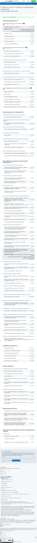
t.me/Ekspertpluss (4, 485)
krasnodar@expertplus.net (9, 492)
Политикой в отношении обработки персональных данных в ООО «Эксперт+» (16, 510)
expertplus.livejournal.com (25, 494)
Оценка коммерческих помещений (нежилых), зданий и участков (16, 88)
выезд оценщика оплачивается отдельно (10, 24)
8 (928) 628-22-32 (8, 481)
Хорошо (10, 540)
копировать (16, 492)
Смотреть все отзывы (16, 460)
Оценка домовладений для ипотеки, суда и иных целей (14, 47)
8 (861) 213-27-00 (13, 1)
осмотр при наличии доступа (9, 48)
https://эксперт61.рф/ (5, 504)
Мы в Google (14, 497)
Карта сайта (3, 517)
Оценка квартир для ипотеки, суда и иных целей (13, 23)
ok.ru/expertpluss (16, 494)
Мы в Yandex (9, 497)
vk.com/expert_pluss (9, 494)
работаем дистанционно (11, 490)
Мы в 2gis (19, 497)
